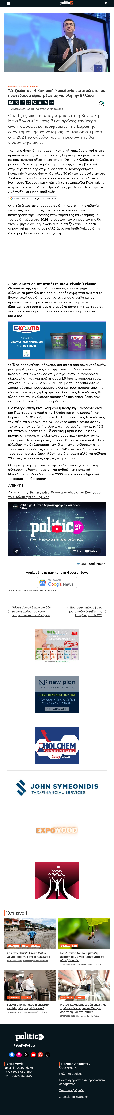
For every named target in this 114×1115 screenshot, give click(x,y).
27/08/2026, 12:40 (67, 964)
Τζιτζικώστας (50, 590)
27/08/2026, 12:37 (14, 1012)
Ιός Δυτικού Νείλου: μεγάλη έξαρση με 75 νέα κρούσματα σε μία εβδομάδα (82, 957)
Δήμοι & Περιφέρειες (30, 86)
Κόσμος (25, 946)
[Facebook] (11, 102)
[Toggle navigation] (8, 3)
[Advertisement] (57, 258)
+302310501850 (21, 1071)
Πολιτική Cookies (70, 1073)
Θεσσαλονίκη (13, 997)
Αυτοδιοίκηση (14, 86)
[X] (16, 102)
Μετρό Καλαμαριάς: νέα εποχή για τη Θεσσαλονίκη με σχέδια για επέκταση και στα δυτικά (83, 1008)
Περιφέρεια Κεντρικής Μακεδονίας (28, 590)
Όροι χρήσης (68, 1067)
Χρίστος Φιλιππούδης (49, 109)
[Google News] (51, 102)
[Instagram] (22, 102)
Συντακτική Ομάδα (71, 1090)
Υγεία (74, 946)
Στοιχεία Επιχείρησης (73, 1096)
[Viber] (34, 102)
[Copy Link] (45, 102)
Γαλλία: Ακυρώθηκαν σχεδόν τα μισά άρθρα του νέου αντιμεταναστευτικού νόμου (31, 611)
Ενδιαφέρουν (13, 946)
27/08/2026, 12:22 (67, 1016)
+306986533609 (21, 1076)
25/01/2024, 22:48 (22, 109)
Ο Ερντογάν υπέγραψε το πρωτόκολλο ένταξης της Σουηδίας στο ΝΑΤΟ (84, 611)
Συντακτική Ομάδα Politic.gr (35, 961)
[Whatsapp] (28, 102)
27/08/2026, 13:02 (14, 961)
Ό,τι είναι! (35, 946)
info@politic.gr (23, 1067)
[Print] (40, 102)
